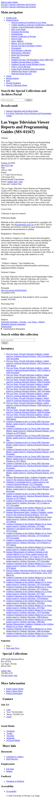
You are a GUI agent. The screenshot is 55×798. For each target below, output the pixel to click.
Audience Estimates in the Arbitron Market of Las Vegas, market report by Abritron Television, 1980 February (29, 616)
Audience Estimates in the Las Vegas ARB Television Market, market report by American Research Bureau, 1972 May (30, 472)
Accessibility (11, 791)
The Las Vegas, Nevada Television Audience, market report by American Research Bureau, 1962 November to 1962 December (29, 356)
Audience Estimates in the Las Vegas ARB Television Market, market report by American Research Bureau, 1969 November (30, 423)
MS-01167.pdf (7, 165)
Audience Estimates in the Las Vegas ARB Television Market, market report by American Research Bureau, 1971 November (30, 465)
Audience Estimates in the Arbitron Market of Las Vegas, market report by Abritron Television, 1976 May (29, 578)
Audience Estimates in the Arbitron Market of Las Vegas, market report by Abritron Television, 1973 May (29, 509)
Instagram (11, 738)
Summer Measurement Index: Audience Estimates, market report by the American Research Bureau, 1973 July (29, 513)
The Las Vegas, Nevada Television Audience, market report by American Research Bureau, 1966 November (28, 399)
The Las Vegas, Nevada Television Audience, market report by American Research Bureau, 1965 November (28, 390)
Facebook (11, 731)
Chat (8, 710)
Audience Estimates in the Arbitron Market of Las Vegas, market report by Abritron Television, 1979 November (29, 611)
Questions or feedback (15, 781)
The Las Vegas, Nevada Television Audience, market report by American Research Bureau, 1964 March (27, 376)
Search (28, 100)
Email (9, 717)
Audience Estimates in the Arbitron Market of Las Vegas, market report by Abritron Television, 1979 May (29, 606)
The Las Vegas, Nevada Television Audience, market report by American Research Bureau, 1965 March (27, 385)
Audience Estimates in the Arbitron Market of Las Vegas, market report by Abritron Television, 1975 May (29, 548)
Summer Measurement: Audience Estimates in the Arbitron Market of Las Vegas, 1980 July (29, 625)
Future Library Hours (14, 689)
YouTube (10, 736)
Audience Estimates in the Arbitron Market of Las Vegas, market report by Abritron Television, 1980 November (29, 630)
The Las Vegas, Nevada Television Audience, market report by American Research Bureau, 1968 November (28, 411)
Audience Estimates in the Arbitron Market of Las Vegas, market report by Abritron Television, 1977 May (29, 592)
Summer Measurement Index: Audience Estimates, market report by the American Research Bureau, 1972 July (29, 478)
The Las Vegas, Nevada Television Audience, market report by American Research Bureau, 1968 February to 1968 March (28, 405)
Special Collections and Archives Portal (22, 111)
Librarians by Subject (14, 757)
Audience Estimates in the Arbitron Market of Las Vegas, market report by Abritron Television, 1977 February (29, 588)
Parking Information (14, 693)
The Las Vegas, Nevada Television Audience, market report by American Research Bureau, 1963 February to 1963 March (28, 363)
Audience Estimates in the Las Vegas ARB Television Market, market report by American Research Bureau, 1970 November (30, 451)
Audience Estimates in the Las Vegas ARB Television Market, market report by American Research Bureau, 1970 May (30, 437)
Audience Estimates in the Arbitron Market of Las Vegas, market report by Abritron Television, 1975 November (29, 560)
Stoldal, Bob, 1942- (15, 182)
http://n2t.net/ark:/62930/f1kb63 (14, 290)
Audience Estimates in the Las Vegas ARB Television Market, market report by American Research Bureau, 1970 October (30, 444)
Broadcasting (6, 326)
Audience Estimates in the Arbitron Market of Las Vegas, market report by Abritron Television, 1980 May (29, 620)
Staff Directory (12, 759)
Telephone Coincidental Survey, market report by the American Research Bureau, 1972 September (27, 483)
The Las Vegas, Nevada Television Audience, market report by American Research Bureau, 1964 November (28, 380)
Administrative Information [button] (14, 329)
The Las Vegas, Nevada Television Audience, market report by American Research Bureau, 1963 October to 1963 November (28, 370)
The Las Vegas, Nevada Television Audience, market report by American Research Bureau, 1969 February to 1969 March (28, 416)
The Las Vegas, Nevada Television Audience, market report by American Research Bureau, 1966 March (27, 394)
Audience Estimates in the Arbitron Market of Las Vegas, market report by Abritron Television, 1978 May (29, 602)
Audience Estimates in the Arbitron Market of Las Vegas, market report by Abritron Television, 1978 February (29, 597)
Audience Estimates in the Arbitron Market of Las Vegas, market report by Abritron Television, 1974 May (29, 525)
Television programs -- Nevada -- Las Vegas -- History (23, 322)
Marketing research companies (13, 324)
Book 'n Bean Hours (14, 691)
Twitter (9, 733)
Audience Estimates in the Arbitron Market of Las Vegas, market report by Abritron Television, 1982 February (29, 634)
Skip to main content (9, 2)
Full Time (10, 769)
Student (9, 771)
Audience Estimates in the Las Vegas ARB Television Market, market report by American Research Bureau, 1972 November (30, 489)
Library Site (6, 671)
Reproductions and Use (24, 225)
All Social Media (13, 740)
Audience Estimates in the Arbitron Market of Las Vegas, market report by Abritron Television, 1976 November (29, 583)
